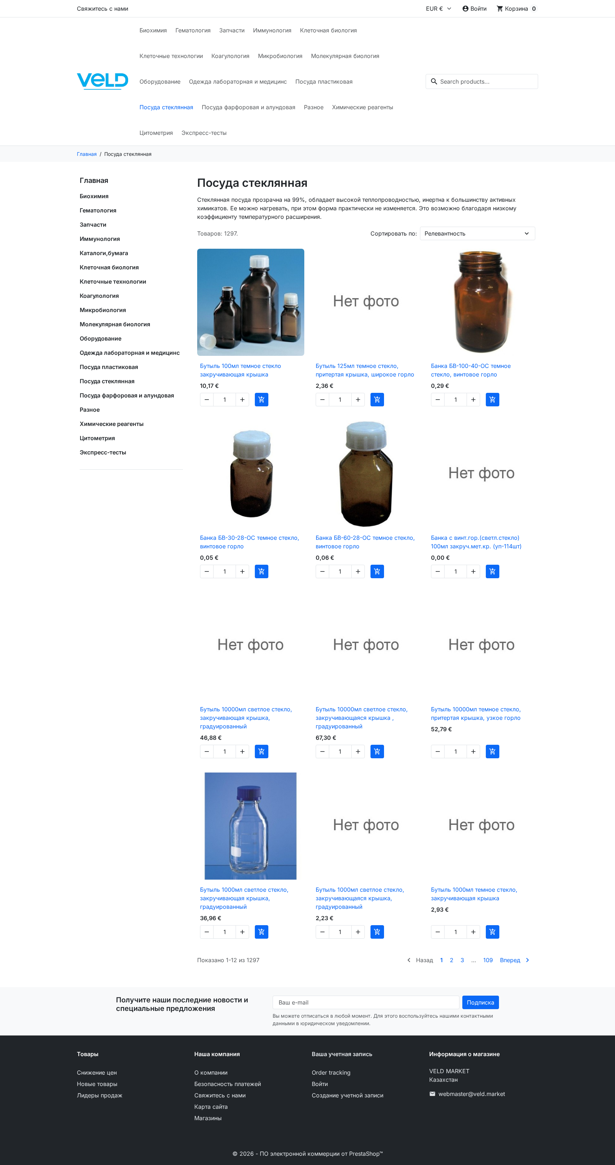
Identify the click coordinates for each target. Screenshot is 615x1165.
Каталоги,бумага (104, 253)
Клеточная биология (328, 30)
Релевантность (445, 233)
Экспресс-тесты (204, 132)
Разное (314, 107)
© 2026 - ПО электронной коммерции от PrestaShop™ (307, 1153)
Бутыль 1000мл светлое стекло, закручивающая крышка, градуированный (244, 898)
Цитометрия (156, 132)
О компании (210, 1072)
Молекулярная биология (345, 55)
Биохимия (153, 30)
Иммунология (272, 30)
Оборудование (160, 81)
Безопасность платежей (227, 1083)
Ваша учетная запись (342, 1054)
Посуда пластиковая (324, 81)
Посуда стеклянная (166, 107)
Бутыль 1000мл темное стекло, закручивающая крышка (474, 894)
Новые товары (97, 1083)
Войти (320, 1083)
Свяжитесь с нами (102, 8)
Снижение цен (97, 1072)
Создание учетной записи (347, 1095)
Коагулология (230, 55)
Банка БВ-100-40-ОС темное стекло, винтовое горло (471, 370)
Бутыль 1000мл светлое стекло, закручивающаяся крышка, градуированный (360, 898)
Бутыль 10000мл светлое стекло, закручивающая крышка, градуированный (246, 718)
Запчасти (232, 30)
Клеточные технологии (171, 55)
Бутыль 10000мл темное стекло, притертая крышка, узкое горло (476, 713)
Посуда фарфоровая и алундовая (248, 107)
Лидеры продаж (99, 1095)
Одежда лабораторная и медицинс (238, 81)
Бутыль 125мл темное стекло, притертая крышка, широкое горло (365, 370)
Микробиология (280, 55)
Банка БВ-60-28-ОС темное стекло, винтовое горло (365, 542)
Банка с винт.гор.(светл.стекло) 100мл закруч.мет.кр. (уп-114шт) (476, 542)
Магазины (208, 1118)
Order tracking (331, 1072)
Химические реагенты (362, 107)
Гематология (193, 30)
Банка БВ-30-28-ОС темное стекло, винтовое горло (249, 542)
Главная (94, 180)
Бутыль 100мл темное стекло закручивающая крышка (240, 370)
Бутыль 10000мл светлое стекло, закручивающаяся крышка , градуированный (362, 718)
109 (488, 960)
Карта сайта (211, 1106)
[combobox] (482, 81)
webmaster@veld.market (471, 1093)
